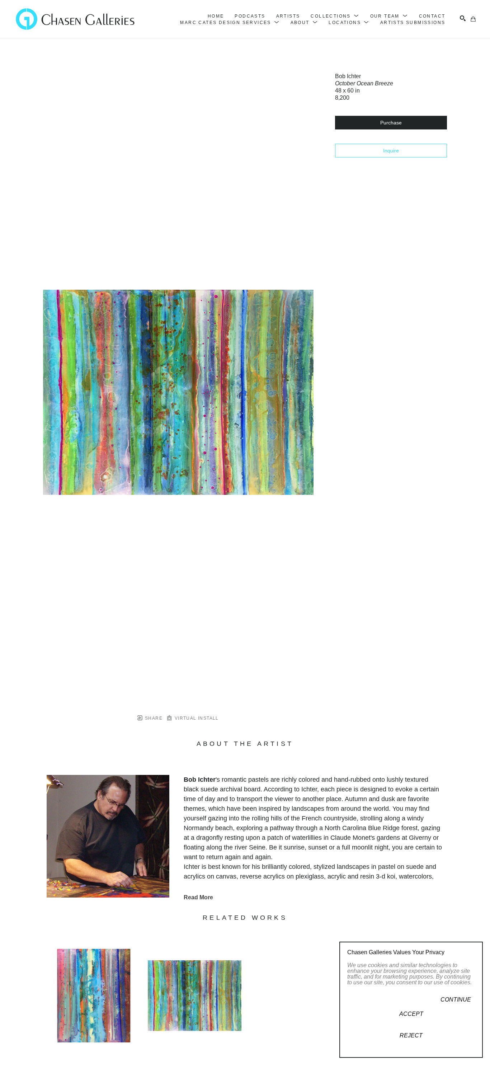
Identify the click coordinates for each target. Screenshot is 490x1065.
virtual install (195, 718)
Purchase (391, 123)
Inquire (391, 150)
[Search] (463, 18)
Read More (198, 897)
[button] (335, 16)
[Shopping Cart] (473, 19)
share (152, 718)
